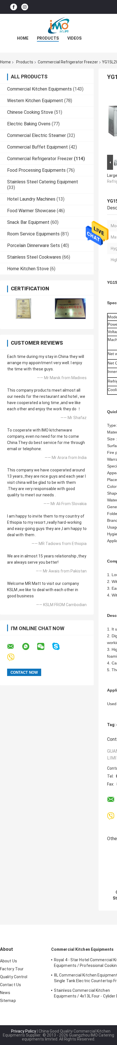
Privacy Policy (23, 1031)
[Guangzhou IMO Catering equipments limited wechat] (44, 646)
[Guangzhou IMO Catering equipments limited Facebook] (14, 6)
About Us (8, 961)
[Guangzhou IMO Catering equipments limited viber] (14, 657)
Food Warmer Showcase (31, 210)
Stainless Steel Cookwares (34, 257)
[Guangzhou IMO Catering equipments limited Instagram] (25, 6)
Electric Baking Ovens (29, 123)
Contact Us (10, 984)
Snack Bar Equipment (28, 222)
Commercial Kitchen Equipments (39, 89)
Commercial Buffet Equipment (37, 147)
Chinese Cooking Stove (30, 112)
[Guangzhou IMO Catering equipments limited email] (14, 646)
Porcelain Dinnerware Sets (33, 245)
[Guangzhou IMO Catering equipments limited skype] (59, 646)
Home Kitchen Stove (28, 268)
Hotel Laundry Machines (31, 199)
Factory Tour (12, 969)
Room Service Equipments (33, 234)
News (5, 992)
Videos (74, 38)
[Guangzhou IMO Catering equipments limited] (58, 25)
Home (22, 38)
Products (48, 38)
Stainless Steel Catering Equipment (42, 181)
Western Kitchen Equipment (35, 100)
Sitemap (8, 1000)
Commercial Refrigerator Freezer (68, 62)
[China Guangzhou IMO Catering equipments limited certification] (23, 308)
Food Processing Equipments (36, 170)
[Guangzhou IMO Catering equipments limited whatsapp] (29, 646)
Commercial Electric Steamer (36, 135)
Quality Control (14, 977)
